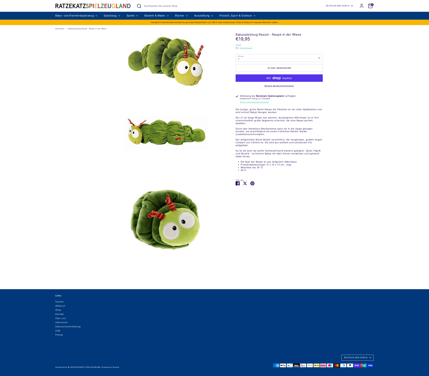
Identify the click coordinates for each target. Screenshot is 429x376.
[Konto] (361, 6)
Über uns (60, 318)
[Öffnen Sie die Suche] (139, 6)
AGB (57, 330)
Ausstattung (202, 15)
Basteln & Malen (155, 15)
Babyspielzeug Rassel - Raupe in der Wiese (87, 29)
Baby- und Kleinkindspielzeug (75, 15)
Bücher (180, 15)
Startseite (59, 29)
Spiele (131, 15)
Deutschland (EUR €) (338, 6)
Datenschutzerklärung (68, 326)
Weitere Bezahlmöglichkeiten (279, 86)
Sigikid (238, 45)
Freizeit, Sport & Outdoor (236, 15)
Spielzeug (110, 15)
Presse (59, 334)
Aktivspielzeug (246, 48)
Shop (58, 309)
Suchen (59, 301)
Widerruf (60, 305)
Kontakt (59, 314)
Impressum (61, 322)
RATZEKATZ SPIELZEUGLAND (87, 367)
